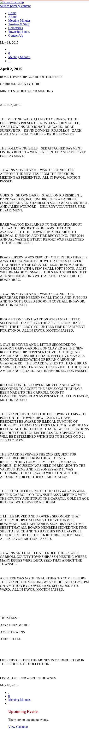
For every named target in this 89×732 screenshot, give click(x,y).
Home (12, 13)
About (12, 17)
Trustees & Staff (18, 24)
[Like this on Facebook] (9, 61)
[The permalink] (8, 49)
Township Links (19, 31)
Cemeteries (15, 28)
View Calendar (18, 726)
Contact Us (15, 35)
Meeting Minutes (19, 20)
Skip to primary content (15, 6)
